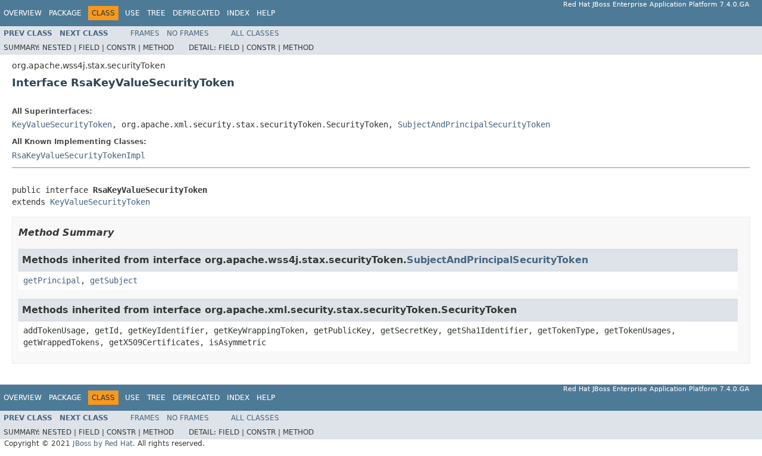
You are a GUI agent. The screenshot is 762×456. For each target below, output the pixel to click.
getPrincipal (51, 280)
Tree (156, 13)
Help (266, 13)
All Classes (255, 33)
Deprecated (196, 13)
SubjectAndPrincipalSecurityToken (474, 124)
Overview (23, 13)
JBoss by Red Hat (103, 443)
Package (65, 13)
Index (238, 13)
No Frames (188, 33)
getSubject (114, 280)
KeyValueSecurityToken (62, 124)
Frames (145, 33)
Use (132, 13)
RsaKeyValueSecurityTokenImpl (78, 155)
